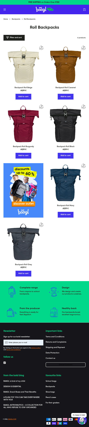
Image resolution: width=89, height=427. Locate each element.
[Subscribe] (40, 342)
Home (5, 19)
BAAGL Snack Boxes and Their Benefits (19, 392)
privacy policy (36, 348)
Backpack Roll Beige (23, 88)
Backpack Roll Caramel (66, 88)
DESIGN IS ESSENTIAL (12, 387)
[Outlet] (23, 190)
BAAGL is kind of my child (14, 381)
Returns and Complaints (56, 342)
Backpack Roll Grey (23, 265)
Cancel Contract (65, 365)
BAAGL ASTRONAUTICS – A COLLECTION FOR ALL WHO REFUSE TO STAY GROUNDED (22, 406)
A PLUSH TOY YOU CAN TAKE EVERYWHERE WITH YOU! (21, 399)
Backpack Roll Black (65, 147)
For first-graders (52, 403)
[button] (84, 9)
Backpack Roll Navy (65, 206)
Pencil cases (51, 397)
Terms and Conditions (55, 337)
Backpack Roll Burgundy (23, 147)
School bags (51, 381)
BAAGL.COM (12, 419)
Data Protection (52, 353)
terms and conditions (13, 349)
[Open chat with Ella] (82, 420)
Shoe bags (50, 392)
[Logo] (44, 9)
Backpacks (16, 19)
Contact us (50, 358)
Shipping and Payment (55, 347)
